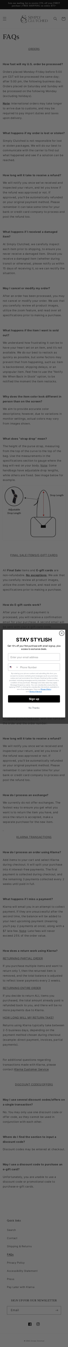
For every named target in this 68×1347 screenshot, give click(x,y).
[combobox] (13, 667)
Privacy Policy (46, 689)
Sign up (34, 699)
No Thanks (34, 707)
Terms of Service (35, 691)
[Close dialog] (61, 633)
